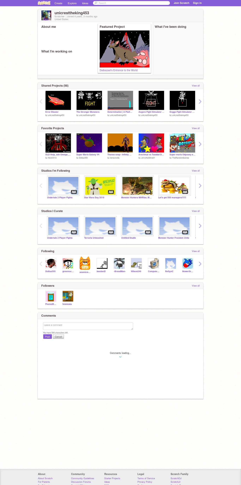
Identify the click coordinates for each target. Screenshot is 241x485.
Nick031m (52, 157)
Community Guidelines (82, 478)
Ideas (85, 3)
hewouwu (67, 304)
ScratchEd (176, 478)
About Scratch (45, 478)
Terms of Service (146, 478)
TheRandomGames (180, 157)
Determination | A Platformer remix (120, 111)
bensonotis (114, 157)
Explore (72, 3)
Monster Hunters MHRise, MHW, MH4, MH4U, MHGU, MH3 (137, 197)
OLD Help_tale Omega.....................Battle (58, 154)
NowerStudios (188, 271)
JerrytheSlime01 (148, 157)
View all (196, 85)
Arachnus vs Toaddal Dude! (151, 154)
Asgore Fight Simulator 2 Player (151, 111)
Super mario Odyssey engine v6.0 (182, 154)
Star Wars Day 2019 (94, 197)
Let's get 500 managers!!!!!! (172, 197)
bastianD (101, 271)
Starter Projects (112, 478)
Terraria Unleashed (93, 237)
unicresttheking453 (56, 115)
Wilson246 (136, 271)
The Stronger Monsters (88, 111)
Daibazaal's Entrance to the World (119, 70)
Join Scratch (181, 3)
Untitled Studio (128, 237)
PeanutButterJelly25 (51, 304)
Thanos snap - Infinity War (120, 154)
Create (58, 3)
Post (47, 336)
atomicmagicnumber (85, 272)
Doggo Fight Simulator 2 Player (182, 111)
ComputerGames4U (154, 271)
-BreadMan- (120, 271)
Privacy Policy (144, 481)
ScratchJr (175, 481)
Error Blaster (52, 111)
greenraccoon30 (68, 271)
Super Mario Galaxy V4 (87, 154)
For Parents (44, 481)
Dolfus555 (83, 157)
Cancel (58, 336)
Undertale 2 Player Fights (60, 197)
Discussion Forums (81, 481)
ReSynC (169, 271)
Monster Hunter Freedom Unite (173, 237)
